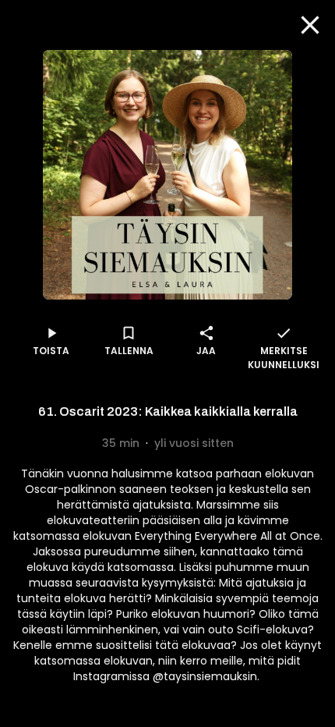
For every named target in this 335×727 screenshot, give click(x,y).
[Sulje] (310, 25)
